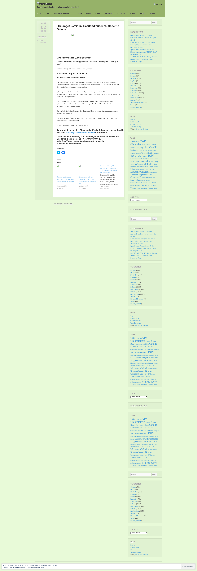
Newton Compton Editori (141, 176)
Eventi (97, 13)
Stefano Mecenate (136, 102)
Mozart (150, 172)
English (133, 81)
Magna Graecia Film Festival (144, 163)
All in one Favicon (141, 129)
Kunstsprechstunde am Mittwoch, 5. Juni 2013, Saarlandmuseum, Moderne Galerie (87, 180)
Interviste (108, 13)
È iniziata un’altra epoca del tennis (142, 42)
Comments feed (135, 124)
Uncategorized (135, 107)
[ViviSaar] (44, 3)
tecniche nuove (149, 185)
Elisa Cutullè (150, 147)
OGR (148, 177)
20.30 (137, 142)
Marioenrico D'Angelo (147, 166)
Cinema (79, 13)
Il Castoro (134, 156)
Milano (133, 169)
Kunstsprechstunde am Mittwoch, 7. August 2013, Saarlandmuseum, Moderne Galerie (65, 180)
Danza (88, 13)
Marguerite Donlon (135, 166)
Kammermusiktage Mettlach (138, 159)
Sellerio (153, 183)
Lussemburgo (141, 161)
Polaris (152, 177)
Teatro (152, 13)
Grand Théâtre (147, 152)
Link (47, 13)
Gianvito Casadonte (135, 153)
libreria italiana (150, 159)
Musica (132, 13)
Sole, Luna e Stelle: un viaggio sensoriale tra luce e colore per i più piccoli (143, 37)
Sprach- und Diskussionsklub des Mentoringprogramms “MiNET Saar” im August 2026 (143, 51)
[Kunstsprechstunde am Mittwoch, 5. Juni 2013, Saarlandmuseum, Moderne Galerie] (88, 170)
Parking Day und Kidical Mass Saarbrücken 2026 (141, 46)
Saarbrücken (135, 180)
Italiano (133, 90)
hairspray (156, 153)
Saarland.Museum (145, 180)
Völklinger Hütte (152, 188)
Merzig (156, 166)
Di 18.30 (147, 145)
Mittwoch (139, 169)
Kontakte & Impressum (62, 13)
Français (133, 85)
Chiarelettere (137, 144)
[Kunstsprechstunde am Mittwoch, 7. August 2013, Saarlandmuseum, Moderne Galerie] (66, 170)
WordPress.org (135, 126)
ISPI (151, 155)
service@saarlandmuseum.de (80, 132)
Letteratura (121, 13)
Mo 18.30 (151, 169)
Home (39, 13)
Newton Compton (137, 174)
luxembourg (152, 161)
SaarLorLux (41, 43)
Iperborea (143, 156)
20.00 (133, 141)
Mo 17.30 (145, 169)
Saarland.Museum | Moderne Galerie (140, 183)
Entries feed (134, 122)
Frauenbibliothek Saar (150, 150)
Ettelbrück (142, 150)
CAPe (143, 141)
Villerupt (133, 188)
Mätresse (154, 172)
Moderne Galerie (139, 171)
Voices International (142, 188)
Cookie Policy (40, 567)
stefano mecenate (135, 185)
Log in (132, 119)
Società (142, 13)
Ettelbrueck (134, 150)
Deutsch (40, 40)
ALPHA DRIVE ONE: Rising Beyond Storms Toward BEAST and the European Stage (143, 59)
